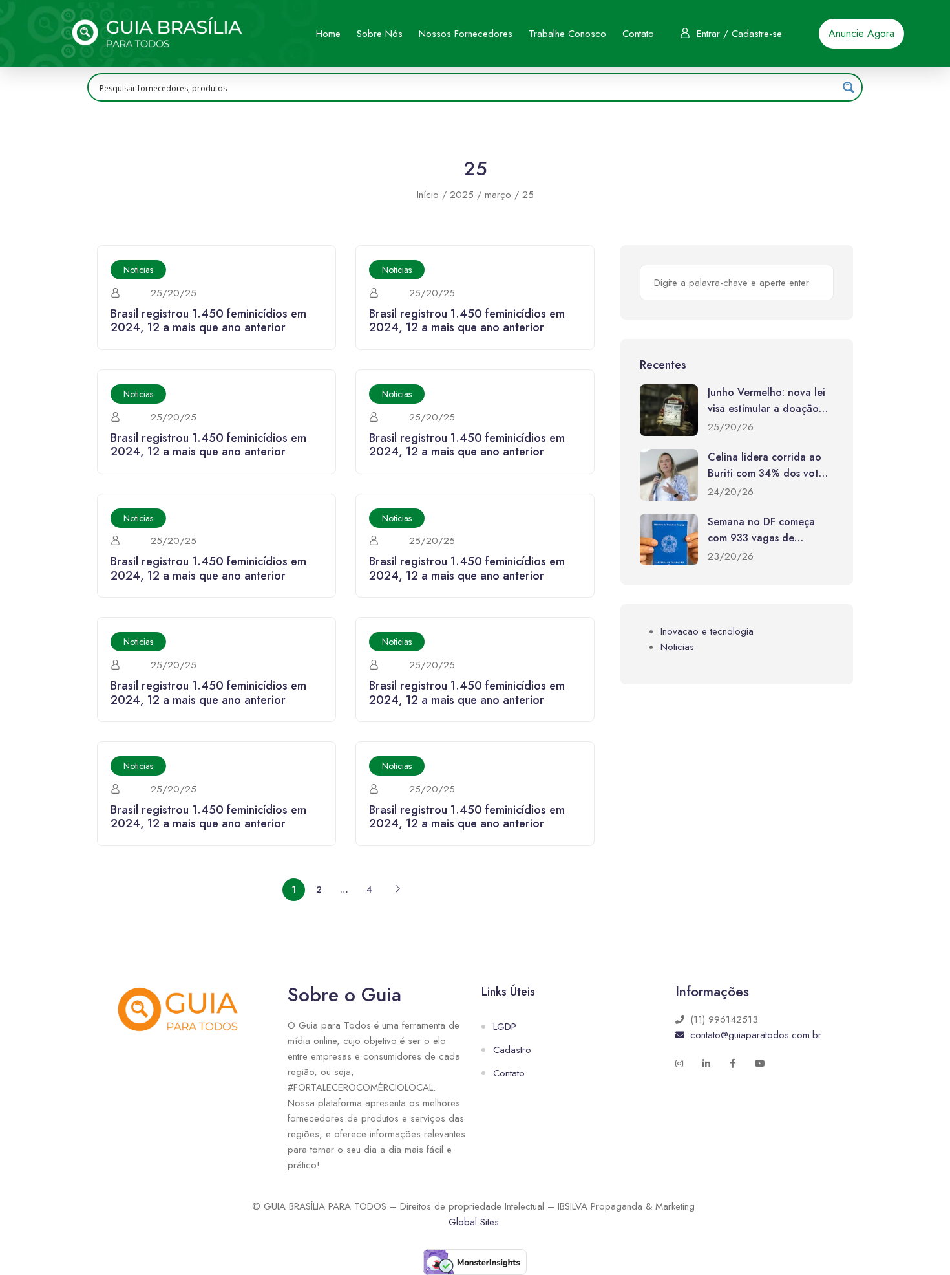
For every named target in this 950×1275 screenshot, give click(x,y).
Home (328, 34)
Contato (638, 34)
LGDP (504, 1026)
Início (428, 195)
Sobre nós (380, 34)
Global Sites (474, 1222)
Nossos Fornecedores (465, 34)
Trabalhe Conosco (567, 34)
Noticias (138, 269)
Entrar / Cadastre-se (739, 34)
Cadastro (512, 1050)
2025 (462, 195)
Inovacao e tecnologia (707, 631)
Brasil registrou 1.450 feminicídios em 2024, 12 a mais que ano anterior (208, 320)
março (498, 195)
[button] (861, 34)
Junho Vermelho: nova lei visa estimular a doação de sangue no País (766, 409)
